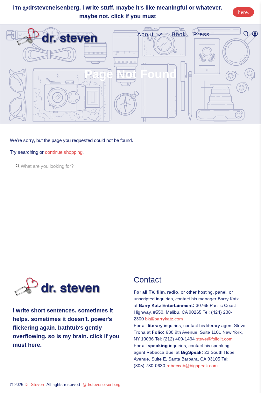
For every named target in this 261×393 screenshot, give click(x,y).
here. (243, 12)
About (145, 34)
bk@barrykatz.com (164, 318)
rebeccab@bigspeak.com (192, 365)
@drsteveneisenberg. (52, 7)
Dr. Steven (34, 384)
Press (201, 34)
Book (179, 34)
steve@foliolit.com (214, 338)
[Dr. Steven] (58, 37)
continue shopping (63, 152)
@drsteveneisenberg (101, 384)
